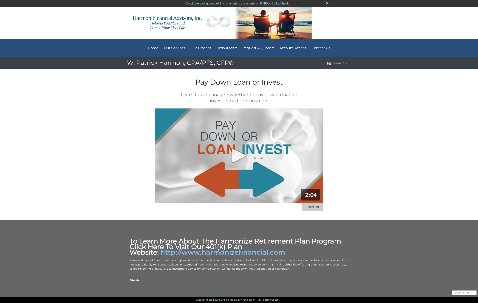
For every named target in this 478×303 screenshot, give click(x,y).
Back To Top (462, 292)
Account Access (293, 48)
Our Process (201, 48)
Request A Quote (256, 48)
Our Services (174, 48)
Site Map (136, 280)
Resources (225, 48)
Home (153, 48)
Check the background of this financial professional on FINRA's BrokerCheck (237, 3)
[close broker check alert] (327, 3)
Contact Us (321, 48)
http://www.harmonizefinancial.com (222, 252)
